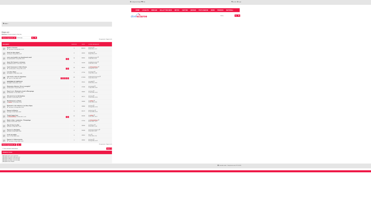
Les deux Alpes (11, 72)
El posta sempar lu (12, 34)
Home (137, 10)
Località (145, 10)
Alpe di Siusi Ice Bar (13, 125)
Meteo (177, 10)
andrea (10, 102)
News (213, 10)
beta (9, 121)
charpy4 (10, 73)
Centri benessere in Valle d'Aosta (17, 67)
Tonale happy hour (12, 115)
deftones (92, 125)
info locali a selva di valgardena (16, 76)
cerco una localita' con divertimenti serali (19, 57)
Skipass (193, 10)
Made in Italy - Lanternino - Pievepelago (19, 120)
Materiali (229, 10)
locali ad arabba (12, 134)
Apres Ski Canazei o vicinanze (16, 62)
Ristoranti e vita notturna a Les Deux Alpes (19, 105)
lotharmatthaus (94, 67)
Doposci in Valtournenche (14, 139)
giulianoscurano (93, 57)
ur (10, 78)
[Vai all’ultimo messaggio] (93, 47)
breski (91, 47)
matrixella (10, 92)
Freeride (220, 10)
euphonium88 (11, 58)
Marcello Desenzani (94, 76)
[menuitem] (143, 2)
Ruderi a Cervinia (12, 47)
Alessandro (13, 68)
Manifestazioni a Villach (14, 101)
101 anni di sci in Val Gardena (16, 96)
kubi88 (9, 82)
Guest (11, 49)
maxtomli (92, 86)
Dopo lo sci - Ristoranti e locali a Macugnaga (20, 91)
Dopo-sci (5, 32)
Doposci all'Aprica (12, 110)
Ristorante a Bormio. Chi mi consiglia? (18, 86)
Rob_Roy (19, 34)
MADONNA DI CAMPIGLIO (15, 81)
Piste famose (203, 10)
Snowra (10, 53)
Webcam (154, 10)
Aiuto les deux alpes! (13, 52)
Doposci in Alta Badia (13, 130)
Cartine (185, 10)
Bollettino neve (166, 10)
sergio (9, 111)
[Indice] (139, 15)
